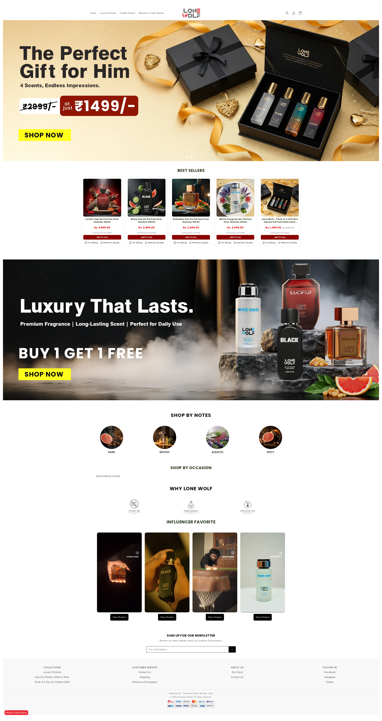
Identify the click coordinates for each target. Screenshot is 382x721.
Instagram (329, 677)
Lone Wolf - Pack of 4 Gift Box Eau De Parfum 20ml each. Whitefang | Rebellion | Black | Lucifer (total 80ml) (280, 223)
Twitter (330, 682)
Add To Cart (102, 237)
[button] (287, 13)
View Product (119, 617)
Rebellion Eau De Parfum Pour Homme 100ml (191, 220)
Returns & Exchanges (144, 682)
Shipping (145, 677)
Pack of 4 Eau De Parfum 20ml (52, 682)
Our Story (237, 672)
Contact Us (144, 672)
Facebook (329, 672)
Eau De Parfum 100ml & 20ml (52, 677)
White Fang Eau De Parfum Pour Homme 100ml (235, 220)
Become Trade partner (16, 712)
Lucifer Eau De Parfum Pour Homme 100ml (102, 220)
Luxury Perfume (52, 672)
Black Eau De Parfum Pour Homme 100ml (146, 220)
